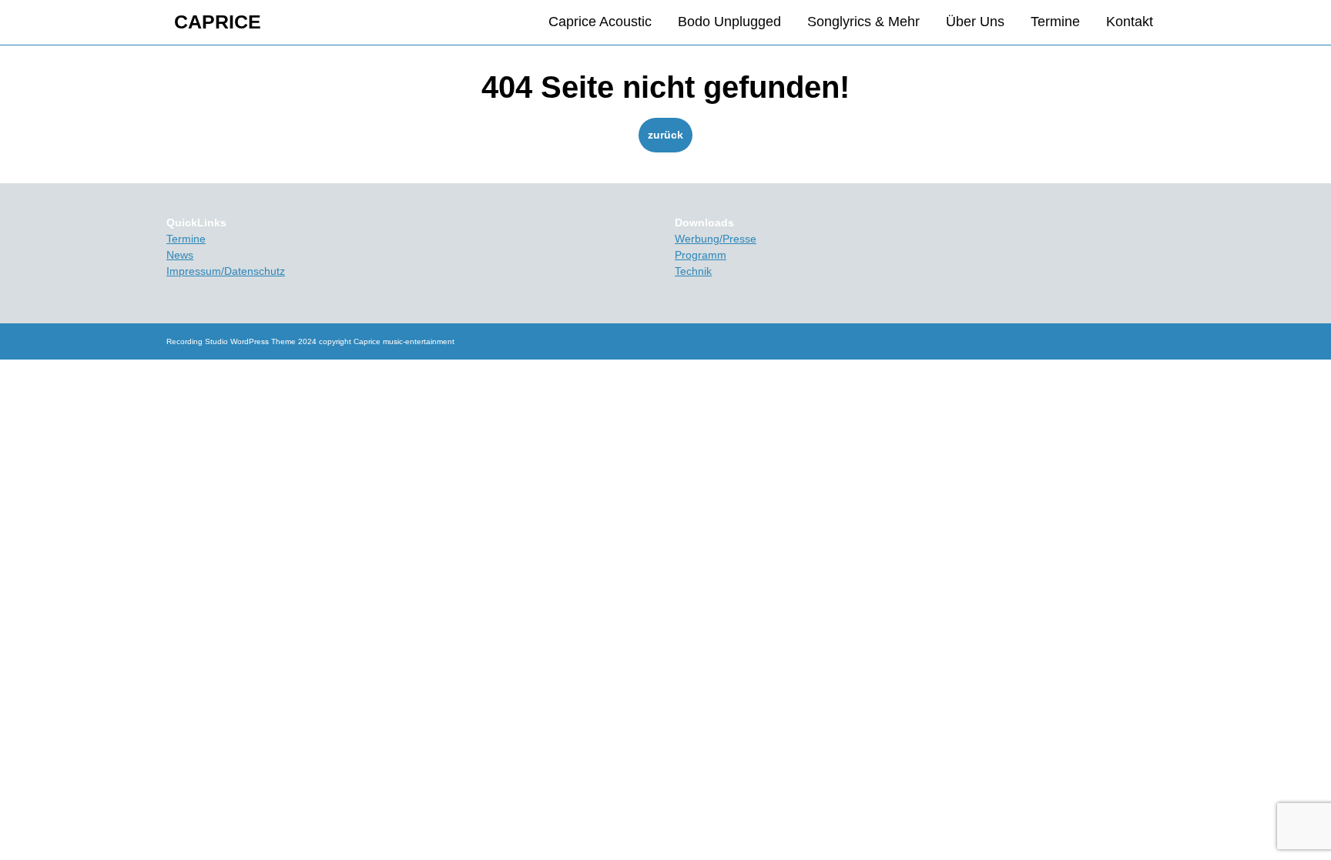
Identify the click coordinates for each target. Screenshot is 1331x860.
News (179, 255)
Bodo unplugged (729, 21)
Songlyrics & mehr (863, 21)
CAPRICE (217, 21)
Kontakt (1129, 21)
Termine (1055, 21)
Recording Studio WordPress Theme (231, 341)
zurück (670, 134)
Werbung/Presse (715, 239)
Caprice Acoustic (600, 21)
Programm (700, 255)
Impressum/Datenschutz (225, 271)
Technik (693, 271)
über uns (975, 21)
